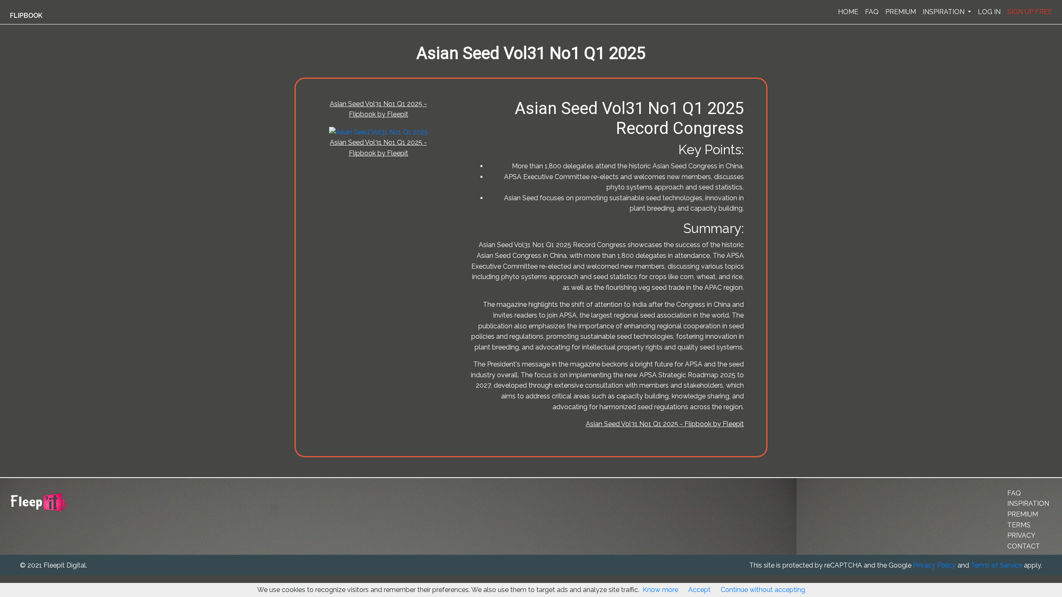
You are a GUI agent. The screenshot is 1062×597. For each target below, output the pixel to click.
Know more (660, 590)
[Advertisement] (43, 204)
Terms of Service (996, 565)
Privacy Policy (934, 565)
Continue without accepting (763, 590)
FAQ (872, 12)
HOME (848, 12)
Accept (699, 590)
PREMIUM (900, 12)
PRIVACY (1021, 535)
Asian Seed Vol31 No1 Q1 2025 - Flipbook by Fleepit (665, 424)
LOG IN (989, 12)
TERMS (1018, 525)
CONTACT (1023, 546)
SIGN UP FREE (1029, 12)
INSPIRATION (944, 12)
